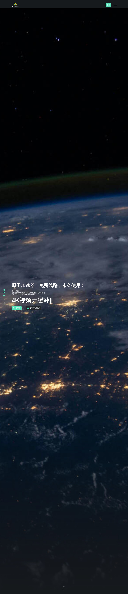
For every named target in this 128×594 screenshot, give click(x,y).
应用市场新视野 (34, 308)
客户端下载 (16, 308)
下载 (108, 5)
